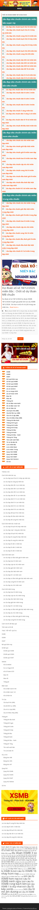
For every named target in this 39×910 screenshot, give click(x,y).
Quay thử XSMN (11, 454)
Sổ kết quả (5, 648)
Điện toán (5, 686)
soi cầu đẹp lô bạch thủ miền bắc (13, 533)
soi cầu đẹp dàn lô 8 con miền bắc (13, 509)
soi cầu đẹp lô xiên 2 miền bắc (12, 544)
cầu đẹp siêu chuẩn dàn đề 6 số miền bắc (21, 63)
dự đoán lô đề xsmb (24, 855)
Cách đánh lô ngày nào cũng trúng (14, 847)
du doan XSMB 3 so (24, 853)
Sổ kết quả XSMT (12, 386)
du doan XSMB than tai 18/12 (15, 318)
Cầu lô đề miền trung (8, 589)
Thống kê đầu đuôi (12, 420)
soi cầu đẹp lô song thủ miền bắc (13, 540)
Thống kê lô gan (12, 423)
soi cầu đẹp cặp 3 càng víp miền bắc (14, 530)
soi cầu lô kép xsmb (22, 321)
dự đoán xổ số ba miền (18, 856)
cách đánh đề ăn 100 (20, 849)
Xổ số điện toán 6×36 (9, 689)
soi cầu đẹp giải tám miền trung (13, 602)
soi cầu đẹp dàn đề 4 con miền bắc (14, 485)
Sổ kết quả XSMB (12, 381)
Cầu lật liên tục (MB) (13, 413)
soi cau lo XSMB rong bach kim (22, 330)
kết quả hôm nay (12, 379)
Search (20, 339)
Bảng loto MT (7, 764)
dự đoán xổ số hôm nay (18, 860)
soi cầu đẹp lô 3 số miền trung (12, 606)
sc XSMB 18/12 (10, 321)
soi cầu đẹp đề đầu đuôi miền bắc (13, 516)
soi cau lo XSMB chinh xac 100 (21, 325)
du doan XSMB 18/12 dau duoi (22, 313)
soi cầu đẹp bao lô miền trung (12, 592)
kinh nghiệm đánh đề (9, 866)
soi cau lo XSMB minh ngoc (15, 880)
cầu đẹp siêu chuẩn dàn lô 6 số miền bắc (21, 78)
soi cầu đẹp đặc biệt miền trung (13, 599)
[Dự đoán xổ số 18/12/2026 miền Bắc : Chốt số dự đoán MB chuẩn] (19, 273)
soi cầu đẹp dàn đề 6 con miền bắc (14, 489)
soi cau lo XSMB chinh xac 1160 (13, 876)
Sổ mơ (8, 461)
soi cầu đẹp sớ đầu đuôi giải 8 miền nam (15, 557)
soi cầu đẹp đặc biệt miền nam (12, 571)
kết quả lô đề (18, 866)
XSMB (8, 372)
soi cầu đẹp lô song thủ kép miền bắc (14, 537)
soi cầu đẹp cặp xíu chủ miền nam (13, 564)
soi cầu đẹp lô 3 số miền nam (12, 575)
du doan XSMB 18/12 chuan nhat (17, 311)
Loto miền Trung (12, 449)
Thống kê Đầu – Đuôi (13, 435)
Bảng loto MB (7, 757)
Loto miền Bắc (11, 444)
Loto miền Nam (11, 447)
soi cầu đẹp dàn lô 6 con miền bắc (13, 506)
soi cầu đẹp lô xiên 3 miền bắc (12, 547)
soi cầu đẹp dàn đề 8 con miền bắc (14, 492)
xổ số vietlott (11, 389)
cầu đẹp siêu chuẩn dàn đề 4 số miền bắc (21, 60)
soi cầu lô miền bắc (18, 889)
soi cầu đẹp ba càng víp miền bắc (13, 482)
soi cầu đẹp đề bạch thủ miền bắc (13, 513)
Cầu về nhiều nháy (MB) (14, 418)
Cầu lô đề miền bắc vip (9, 475)
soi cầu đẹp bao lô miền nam (12, 561)
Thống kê (9, 401)
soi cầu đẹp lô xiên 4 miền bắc (12, 551)
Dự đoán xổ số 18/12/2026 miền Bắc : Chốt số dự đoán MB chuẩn (19, 291)
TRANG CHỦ (5, 472)
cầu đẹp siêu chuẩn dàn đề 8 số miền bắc (21, 66)
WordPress (33, 908)
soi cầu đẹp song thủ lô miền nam (13, 582)
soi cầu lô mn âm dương (18, 890)
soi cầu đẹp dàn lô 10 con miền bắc (14, 499)
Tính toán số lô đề (7, 627)
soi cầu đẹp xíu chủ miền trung (12, 613)
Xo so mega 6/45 (12, 391)
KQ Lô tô (4, 755)
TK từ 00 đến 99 (11, 442)
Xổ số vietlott (7, 664)
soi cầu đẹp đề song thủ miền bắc (13, 520)
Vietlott (4, 662)
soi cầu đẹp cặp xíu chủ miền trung (14, 595)
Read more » (14, 307)
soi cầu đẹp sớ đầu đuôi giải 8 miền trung (16, 616)
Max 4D (8, 398)
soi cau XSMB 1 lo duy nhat (18, 885)
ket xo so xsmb (32, 863)
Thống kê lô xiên (12, 425)
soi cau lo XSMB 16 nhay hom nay (21, 323)
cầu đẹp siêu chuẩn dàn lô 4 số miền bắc (21, 75)
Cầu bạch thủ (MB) (12, 411)
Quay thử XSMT (11, 457)
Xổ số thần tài (11, 408)
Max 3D (8, 396)
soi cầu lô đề (12, 894)
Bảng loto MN (7, 761)
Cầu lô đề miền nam (8, 555)
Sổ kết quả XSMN (12, 384)
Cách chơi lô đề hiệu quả (9, 624)
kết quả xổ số (26, 866)
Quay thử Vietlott (12, 459)
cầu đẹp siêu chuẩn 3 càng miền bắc (19, 111)
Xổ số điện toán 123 (13, 406)
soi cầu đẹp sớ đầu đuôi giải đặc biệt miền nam (18, 578)
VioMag (9, 908)
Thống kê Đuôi (11, 432)
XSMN (8, 374)
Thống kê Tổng (11, 437)
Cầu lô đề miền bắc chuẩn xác (11, 524)
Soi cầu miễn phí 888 (13, 896)
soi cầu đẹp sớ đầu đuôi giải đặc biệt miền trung (18, 609)
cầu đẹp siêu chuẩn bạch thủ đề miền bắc (21, 51)
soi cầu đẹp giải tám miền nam (12, 568)
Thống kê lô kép (12, 427)
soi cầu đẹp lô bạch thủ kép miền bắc (14, 526)
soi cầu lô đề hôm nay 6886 (24, 894)
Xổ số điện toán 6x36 (13, 403)
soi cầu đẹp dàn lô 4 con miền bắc (13, 502)
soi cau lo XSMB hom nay (20, 328)
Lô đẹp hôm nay (14, 868)
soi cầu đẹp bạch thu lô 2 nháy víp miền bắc (16, 478)
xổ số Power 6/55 (12, 394)
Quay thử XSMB (11, 452)
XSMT (8, 377)
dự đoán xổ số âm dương (21, 862)
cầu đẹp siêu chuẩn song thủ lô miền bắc (21, 36)
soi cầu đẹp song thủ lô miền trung (14, 620)
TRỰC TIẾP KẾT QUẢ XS (9, 630)
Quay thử (4, 768)
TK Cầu (4, 699)
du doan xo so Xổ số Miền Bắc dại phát (19, 849)
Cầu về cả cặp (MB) (12, 415)
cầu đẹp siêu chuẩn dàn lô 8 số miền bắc (21, 90)
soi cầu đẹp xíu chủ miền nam (12, 585)
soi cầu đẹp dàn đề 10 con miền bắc (14, 495)
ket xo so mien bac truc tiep (18, 863)
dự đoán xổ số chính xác (18, 858)
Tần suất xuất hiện (12, 440)
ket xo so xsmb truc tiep (8, 865)
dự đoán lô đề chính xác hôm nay (9, 855)
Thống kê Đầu (11, 430)
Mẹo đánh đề (24, 869)
